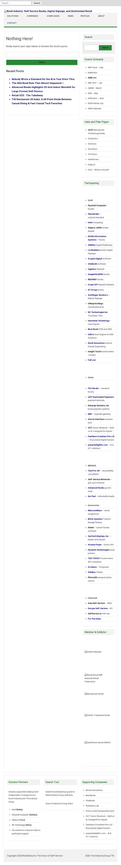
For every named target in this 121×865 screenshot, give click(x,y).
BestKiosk (90, 795)
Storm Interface (94, 811)
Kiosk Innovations (94, 790)
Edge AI (92, 164)
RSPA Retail (93, 103)
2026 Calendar (94, 108)
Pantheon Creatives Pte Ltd (99, 824)
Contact (12, 23)
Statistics (93, 138)
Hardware (92, 149)
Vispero (15, 820)
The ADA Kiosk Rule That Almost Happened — (38, 83)
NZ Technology (18, 825)
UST (88, 816)
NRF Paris (92, 67)
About (101, 16)
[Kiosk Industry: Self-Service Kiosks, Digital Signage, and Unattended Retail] (48, 11)
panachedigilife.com (95, 833)
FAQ (90, 170)
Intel (14, 809)
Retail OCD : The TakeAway (27, 95)
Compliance (53, 16)
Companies (32, 16)
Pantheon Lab (92, 806)
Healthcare (93, 159)
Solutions (12, 16)
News (70, 16)
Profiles (85, 16)
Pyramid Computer (20, 815)
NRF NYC (92, 83)
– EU (100, 608)
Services (92, 144)
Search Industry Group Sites (59, 803)
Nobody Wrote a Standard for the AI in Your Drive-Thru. (43, 79)
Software (92, 154)
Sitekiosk (90, 800)
